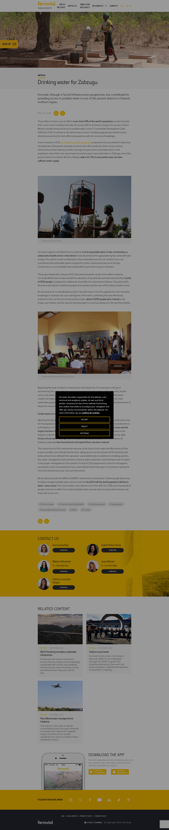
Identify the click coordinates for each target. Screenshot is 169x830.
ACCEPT (84, 419)
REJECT (84, 426)
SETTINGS (84, 433)
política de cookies (90, 413)
